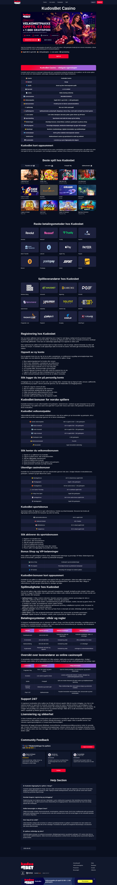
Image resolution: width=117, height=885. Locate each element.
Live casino (48, 165)
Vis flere (58, 770)
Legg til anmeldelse (87, 746)
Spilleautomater (86, 165)
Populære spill (29, 165)
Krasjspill (67, 165)
